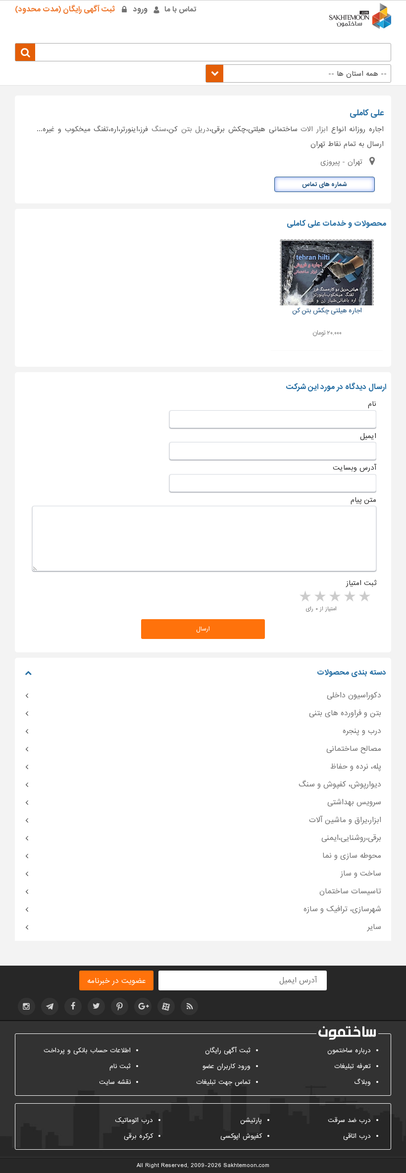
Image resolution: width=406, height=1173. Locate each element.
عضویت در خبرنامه (116, 981)
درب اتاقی (357, 1136)
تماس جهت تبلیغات (223, 1082)
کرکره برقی (138, 1136)
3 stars (334, 596)
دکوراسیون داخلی (354, 695)
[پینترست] (119, 1006)
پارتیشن (251, 1120)
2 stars (349, 596)
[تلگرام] (49, 1006)
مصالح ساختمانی (353, 749)
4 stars (319, 596)
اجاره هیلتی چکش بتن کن (327, 310)
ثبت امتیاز (361, 583)
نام (372, 403)
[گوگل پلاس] (143, 1006)
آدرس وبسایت (354, 467)
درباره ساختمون (349, 1050)
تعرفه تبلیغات (352, 1066)
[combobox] (298, 73)
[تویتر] (96, 1006)
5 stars (304, 596)
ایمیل (368, 436)
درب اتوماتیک (134, 1120)
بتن (186, 129)
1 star (363, 596)
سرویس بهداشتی (354, 802)
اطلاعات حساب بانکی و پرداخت (87, 1050)
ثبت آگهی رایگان (228, 1050)
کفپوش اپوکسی (241, 1136)
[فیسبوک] (73, 1006)
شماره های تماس (324, 184)
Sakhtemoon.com (246, 1165)
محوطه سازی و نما (351, 856)
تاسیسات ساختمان (350, 891)
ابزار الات (314, 129)
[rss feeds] (189, 1006)
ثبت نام (120, 1066)
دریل (202, 129)
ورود (140, 9)
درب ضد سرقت (349, 1120)
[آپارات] (166, 1006)
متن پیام (363, 499)
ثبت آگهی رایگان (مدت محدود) (65, 9)
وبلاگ (362, 1082)
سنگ (159, 129)
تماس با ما (180, 9)
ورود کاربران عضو (227, 1066)
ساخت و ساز (361, 874)
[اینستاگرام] (26, 1006)
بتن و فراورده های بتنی (345, 713)
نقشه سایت (115, 1082)
